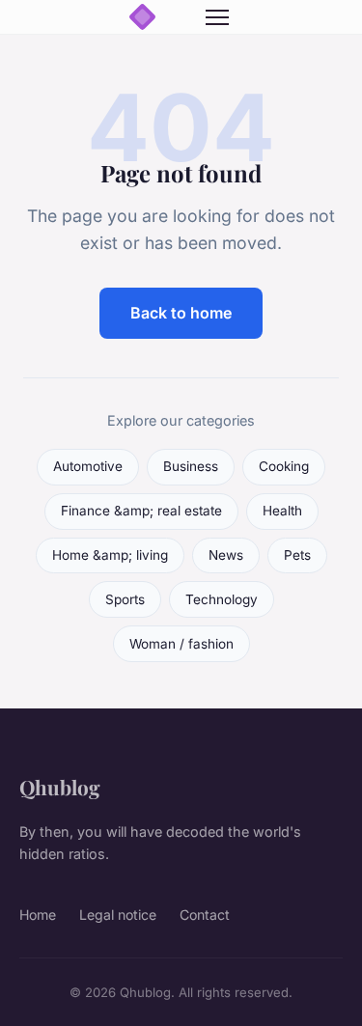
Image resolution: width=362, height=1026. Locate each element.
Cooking (284, 466)
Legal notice (117, 914)
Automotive (88, 466)
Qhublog (59, 786)
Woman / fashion (181, 644)
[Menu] (217, 17)
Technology (221, 599)
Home (37, 914)
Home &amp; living (110, 555)
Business (190, 466)
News (226, 555)
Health (282, 510)
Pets (297, 555)
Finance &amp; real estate (141, 510)
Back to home (181, 312)
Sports (125, 599)
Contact (205, 914)
